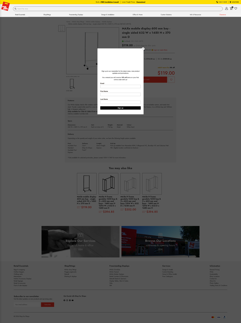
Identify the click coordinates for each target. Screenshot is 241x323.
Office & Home (138, 15)
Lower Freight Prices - (133, 2)
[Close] (143, 48)
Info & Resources (195, 15)
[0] (231, 9)
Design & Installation (107, 15)
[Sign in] (226, 9)
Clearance (222, 15)
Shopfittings (47, 15)
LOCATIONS (235, 2)
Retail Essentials (20, 15)
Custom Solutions (166, 15)
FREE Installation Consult (110, 2)
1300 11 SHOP (223, 2)
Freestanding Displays (76, 15)
